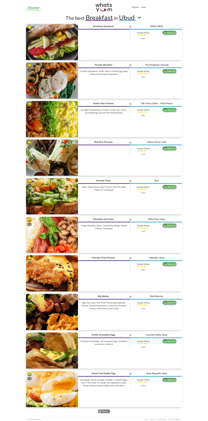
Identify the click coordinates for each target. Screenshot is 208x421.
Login (143, 7)
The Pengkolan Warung (156, 64)
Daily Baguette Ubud (156, 373)
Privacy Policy (161, 419)
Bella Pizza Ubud (156, 219)
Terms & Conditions (174, 419)
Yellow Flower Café (156, 142)
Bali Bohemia (156, 296)
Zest (156, 180)
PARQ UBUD (156, 26)
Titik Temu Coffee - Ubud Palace (157, 103)
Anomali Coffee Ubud (156, 334)
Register (135, 7)
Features (152, 419)
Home (146, 419)
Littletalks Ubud (156, 257)
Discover (33, 8)
